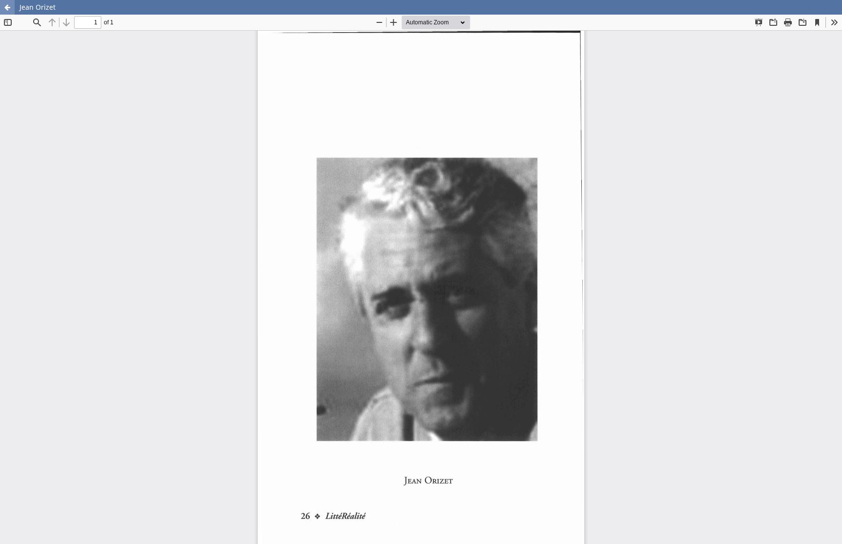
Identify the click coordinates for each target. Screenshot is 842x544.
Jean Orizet (37, 7)
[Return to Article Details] (7, 7)
